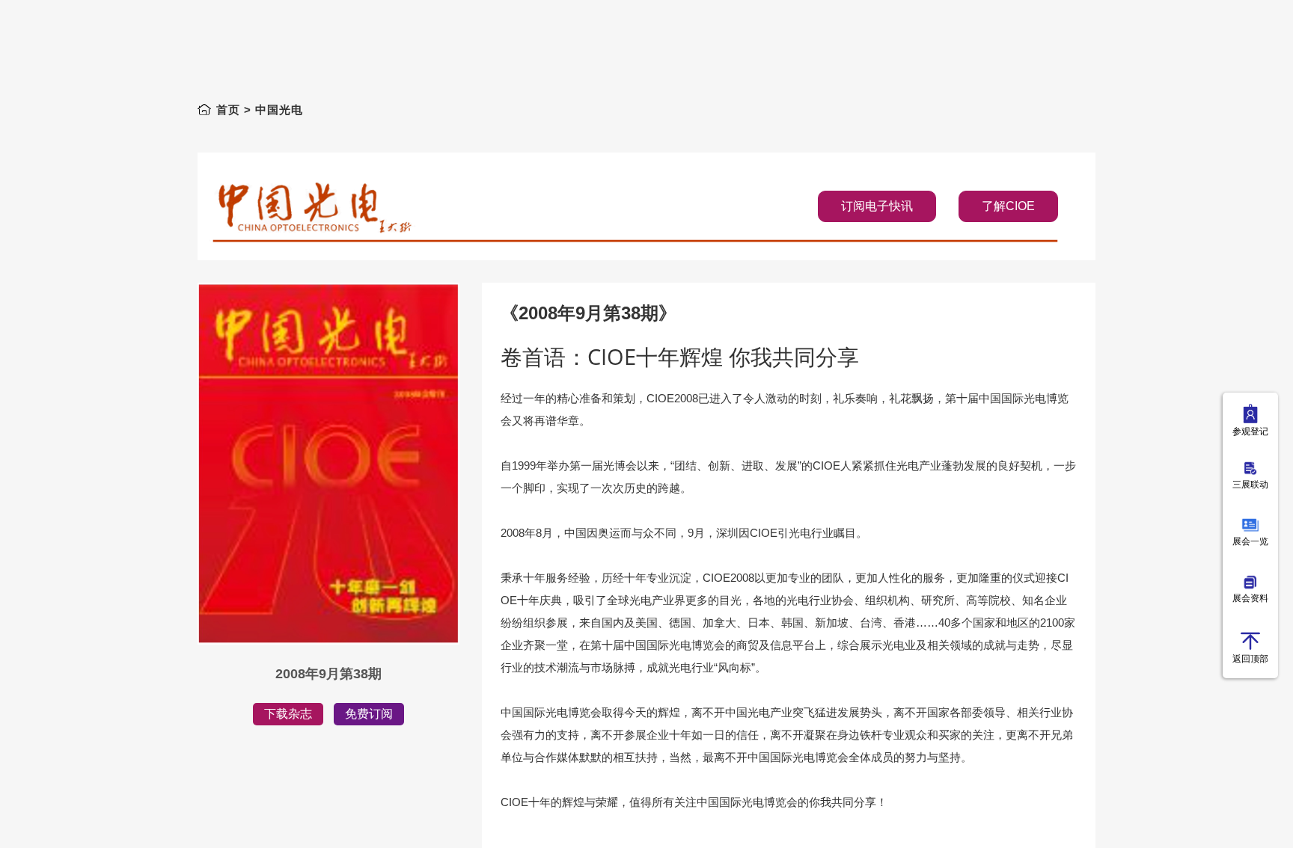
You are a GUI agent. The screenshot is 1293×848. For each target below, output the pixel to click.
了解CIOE (1008, 206)
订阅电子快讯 (877, 206)
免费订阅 (369, 713)
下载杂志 (288, 713)
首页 (228, 109)
